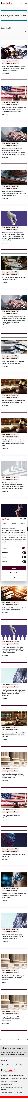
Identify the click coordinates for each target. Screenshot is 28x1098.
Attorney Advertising (6, 1084)
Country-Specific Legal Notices (19, 1078)
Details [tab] (14, 523)
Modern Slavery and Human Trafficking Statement (11, 1088)
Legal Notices (13, 1081)
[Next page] (24, 1039)
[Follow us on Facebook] (11, 1064)
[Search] (22, 3)
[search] (26, 32)
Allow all (14, 568)
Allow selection (14, 572)
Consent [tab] (5, 523)
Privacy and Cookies (6, 1092)
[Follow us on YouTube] (7, 1064)
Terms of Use (18, 1092)
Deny (14, 577)
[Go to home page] (6, 3)
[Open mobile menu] (26, 3)
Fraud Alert (4, 1081)
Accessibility (4, 1078)
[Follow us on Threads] (21, 1064)
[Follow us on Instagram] (16, 1064)
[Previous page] (4, 1039)
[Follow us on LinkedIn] (2, 1064)
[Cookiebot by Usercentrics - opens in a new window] (20, 519)
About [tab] (23, 523)
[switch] (24, 552)
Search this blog (6, 28)
